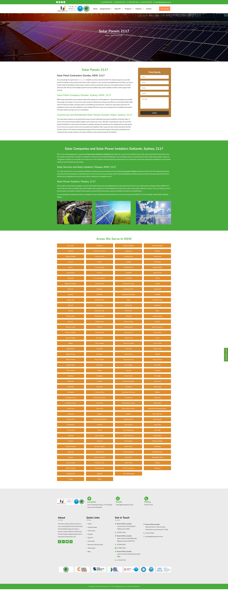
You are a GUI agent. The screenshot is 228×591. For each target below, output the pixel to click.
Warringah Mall (157, 414)
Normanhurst (128, 424)
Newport (128, 414)
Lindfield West (128, 267)
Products (128, 9)
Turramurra (157, 381)
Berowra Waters (71, 338)
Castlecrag (70, 414)
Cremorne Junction (99, 251)
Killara (100, 479)
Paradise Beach (157, 267)
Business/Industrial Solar (95, 544)
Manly (128, 300)
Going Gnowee (105, 9)
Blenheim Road (70, 359)
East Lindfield (99, 343)
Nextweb (136, 586)
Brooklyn (70, 376)
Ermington (99, 376)
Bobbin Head (71, 365)
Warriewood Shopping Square (157, 408)
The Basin (157, 370)
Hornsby (99, 441)
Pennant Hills (157, 272)
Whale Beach (157, 435)
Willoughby (157, 446)
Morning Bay (128, 365)
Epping (99, 370)
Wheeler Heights (157, 441)
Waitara (157, 392)
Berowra (70, 321)
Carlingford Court (70, 397)
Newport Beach (128, 419)
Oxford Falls (157, 256)
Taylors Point (157, 348)
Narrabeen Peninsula (128, 392)
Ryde (157, 310)
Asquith (70, 262)
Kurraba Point (128, 256)
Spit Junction (157, 332)
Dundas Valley (99, 332)
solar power (82, 80)
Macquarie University (128, 294)
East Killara (99, 338)
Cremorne (99, 245)
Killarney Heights (128, 245)
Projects (139, 9)
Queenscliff (157, 289)
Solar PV (118, 9)
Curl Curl (99, 272)
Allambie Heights (70, 256)
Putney (157, 278)
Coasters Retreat (70, 446)
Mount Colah (128, 376)
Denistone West (100, 316)
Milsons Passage (128, 343)
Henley (99, 430)
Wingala (157, 462)
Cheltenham (70, 424)
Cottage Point (70, 473)
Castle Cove (70, 408)
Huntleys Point (99, 468)
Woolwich (157, 468)
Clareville (70, 435)
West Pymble (157, 419)
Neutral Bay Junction (128, 403)
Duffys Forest (99, 321)
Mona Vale (128, 348)
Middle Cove (128, 338)
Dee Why (99, 294)
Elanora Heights (99, 359)
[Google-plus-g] (62, 2)
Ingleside (99, 473)
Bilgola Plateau (70, 354)
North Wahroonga (128, 473)
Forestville (99, 386)
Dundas (99, 327)
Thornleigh (157, 376)
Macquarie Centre (128, 283)
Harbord (99, 424)
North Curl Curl (128, 435)
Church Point (71, 430)
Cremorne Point (99, 256)
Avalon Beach (70, 272)
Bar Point (70, 289)
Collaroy (70, 457)
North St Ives (129, 462)
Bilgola (70, 343)
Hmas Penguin (99, 435)
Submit (154, 113)
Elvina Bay (99, 365)
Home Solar (91, 541)
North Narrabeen (128, 452)
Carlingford (70, 392)
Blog (89, 551)
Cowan (70, 479)
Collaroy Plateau (70, 468)
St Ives (157, 338)
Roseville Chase (157, 300)
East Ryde (100, 348)
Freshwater (99, 403)
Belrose (70, 310)
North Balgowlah (128, 430)
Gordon (99, 414)
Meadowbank (128, 327)
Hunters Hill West (99, 457)
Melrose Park (128, 332)
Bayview (70, 294)
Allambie (70, 251)
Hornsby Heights (99, 446)
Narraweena (128, 397)
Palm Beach (157, 262)
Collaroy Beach (70, 462)
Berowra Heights (70, 332)
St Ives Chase (157, 343)
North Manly (128, 446)
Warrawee (157, 397)
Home (95, 9)
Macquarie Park (128, 289)
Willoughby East (157, 452)
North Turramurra (128, 468)
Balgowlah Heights (70, 283)
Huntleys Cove (99, 462)
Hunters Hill (99, 452)
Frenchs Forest (99, 392)
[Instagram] (64, 2)
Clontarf (70, 441)
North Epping (128, 441)
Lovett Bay (128, 278)
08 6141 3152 (148, 504)
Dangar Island (99, 283)
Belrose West (71, 316)
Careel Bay (70, 386)
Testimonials (91, 548)
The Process (91, 530)
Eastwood (99, 354)
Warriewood (157, 403)
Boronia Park (71, 370)
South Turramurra (157, 327)
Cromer (99, 262)
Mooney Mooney (128, 359)
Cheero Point (71, 419)
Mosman (128, 370)
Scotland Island (157, 316)
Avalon (70, 267)
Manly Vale (128, 310)
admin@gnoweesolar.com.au (163, 2)
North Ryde (128, 457)
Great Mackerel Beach (99, 419)
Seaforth (157, 321)
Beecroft (70, 305)
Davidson (100, 289)
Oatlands (157, 251)
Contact (148, 9)
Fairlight (99, 381)
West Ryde (157, 424)
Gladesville (99, 408)
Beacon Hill (70, 300)
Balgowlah (70, 278)
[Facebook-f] (57, 2)
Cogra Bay (70, 452)
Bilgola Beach (71, 348)
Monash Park (128, 354)
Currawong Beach (99, 278)
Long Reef (128, 272)
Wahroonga (157, 386)
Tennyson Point (157, 359)
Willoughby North (157, 457)
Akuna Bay (70, 245)
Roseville (157, 294)
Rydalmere (157, 305)
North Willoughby (157, 245)
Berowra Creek (70, 327)
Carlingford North (70, 403)
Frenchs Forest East (100, 397)
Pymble (157, 283)
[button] (106, 9)
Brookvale (71, 381)
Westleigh (157, 430)
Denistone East (99, 310)
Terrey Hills (157, 365)
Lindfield (128, 262)
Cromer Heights (99, 267)
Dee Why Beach (99, 300)
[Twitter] (59, 2)
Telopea (157, 354)
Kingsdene (128, 251)
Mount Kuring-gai (128, 381)
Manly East (128, 305)
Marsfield (128, 316)
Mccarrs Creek (128, 321)
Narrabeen (128, 386)
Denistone (99, 305)
